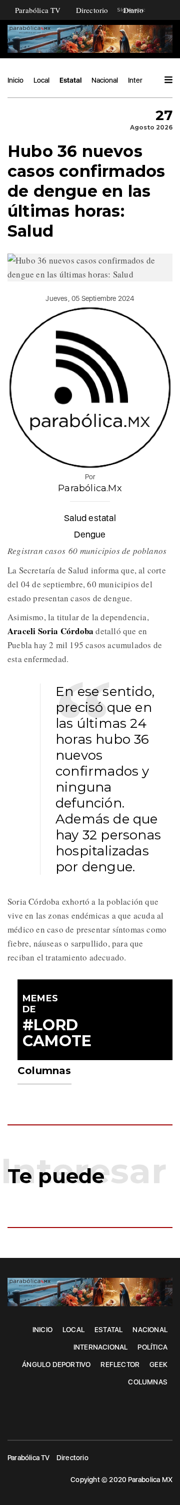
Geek (159, 1364)
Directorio (92, 10)
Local (42, 80)
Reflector (120, 1364)
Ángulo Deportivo (56, 1364)
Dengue (90, 534)
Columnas (148, 1382)
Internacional (101, 1347)
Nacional (105, 80)
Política (153, 1347)
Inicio (16, 80)
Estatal (71, 80)
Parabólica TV (38, 10)
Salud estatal (90, 518)
